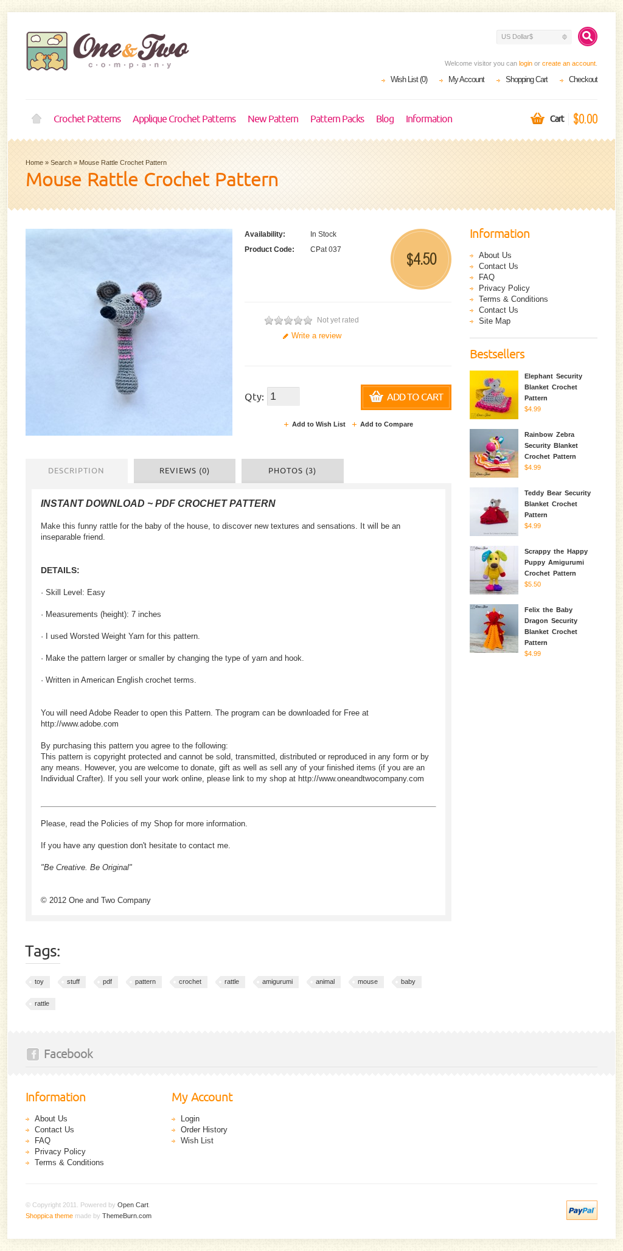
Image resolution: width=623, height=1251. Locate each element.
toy (39, 981)
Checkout (583, 79)
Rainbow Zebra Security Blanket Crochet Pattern (551, 445)
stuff (73, 981)
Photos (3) (292, 471)
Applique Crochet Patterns (184, 119)
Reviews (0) (184, 471)
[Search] (587, 36)
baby (408, 981)
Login (190, 1118)
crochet (190, 981)
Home (36, 119)
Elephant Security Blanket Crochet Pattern (553, 387)
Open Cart (132, 1204)
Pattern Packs (337, 119)
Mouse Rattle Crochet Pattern (123, 162)
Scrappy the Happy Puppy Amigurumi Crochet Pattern (556, 562)
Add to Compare (386, 424)
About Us (495, 255)
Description (76, 471)
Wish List (197, 1140)
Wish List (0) (409, 79)
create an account (569, 63)
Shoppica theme (49, 1215)
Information (429, 119)
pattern (145, 981)
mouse (368, 981)
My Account (466, 79)
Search (61, 162)
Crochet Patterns (87, 119)
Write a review (316, 335)
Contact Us (498, 266)
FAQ (487, 277)
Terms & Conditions (513, 299)
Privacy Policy (504, 288)
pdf (107, 981)
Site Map (494, 321)
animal (325, 981)
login (525, 63)
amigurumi (277, 981)
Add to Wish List (319, 424)
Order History (204, 1129)
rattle (231, 981)
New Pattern (273, 119)
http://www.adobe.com (80, 723)
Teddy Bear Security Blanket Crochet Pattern (557, 503)
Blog (385, 119)
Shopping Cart (527, 79)
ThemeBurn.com (126, 1215)
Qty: (254, 397)
